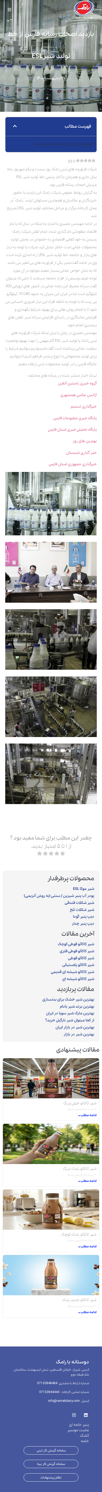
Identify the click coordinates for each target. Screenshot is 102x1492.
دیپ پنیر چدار (83, 923)
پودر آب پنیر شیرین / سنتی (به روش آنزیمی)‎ (59, 895)
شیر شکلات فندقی (79, 902)
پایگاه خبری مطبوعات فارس (75, 418)
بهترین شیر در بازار (79, 1034)
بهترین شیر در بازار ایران (74, 1027)
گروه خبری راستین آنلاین (77, 383)
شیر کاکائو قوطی (81, 958)
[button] (15, 126)
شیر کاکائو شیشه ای (78, 979)
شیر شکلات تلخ (82, 909)
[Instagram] (74, 1413)
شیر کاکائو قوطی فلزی (77, 951)
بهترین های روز (84, 441)
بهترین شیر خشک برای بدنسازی (68, 999)
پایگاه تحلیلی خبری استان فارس (72, 429)
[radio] (62, 855)
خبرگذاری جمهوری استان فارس (73, 464)
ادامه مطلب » (87, 1115)
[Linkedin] (85, 1413)
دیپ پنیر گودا (83, 916)
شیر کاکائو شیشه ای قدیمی (72, 972)
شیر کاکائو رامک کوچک (79, 1234)
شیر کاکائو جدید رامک (79, 1300)
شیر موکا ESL (83, 888)
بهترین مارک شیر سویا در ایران (70, 1013)
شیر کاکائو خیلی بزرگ (80, 1103)
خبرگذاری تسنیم (84, 406)
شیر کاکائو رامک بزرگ (80, 1168)
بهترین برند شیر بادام (77, 1006)
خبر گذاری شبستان (81, 452)
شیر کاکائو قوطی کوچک (76, 944)
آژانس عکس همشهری (78, 395)
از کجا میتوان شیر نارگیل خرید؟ (69, 1020)
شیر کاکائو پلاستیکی (78, 965)
